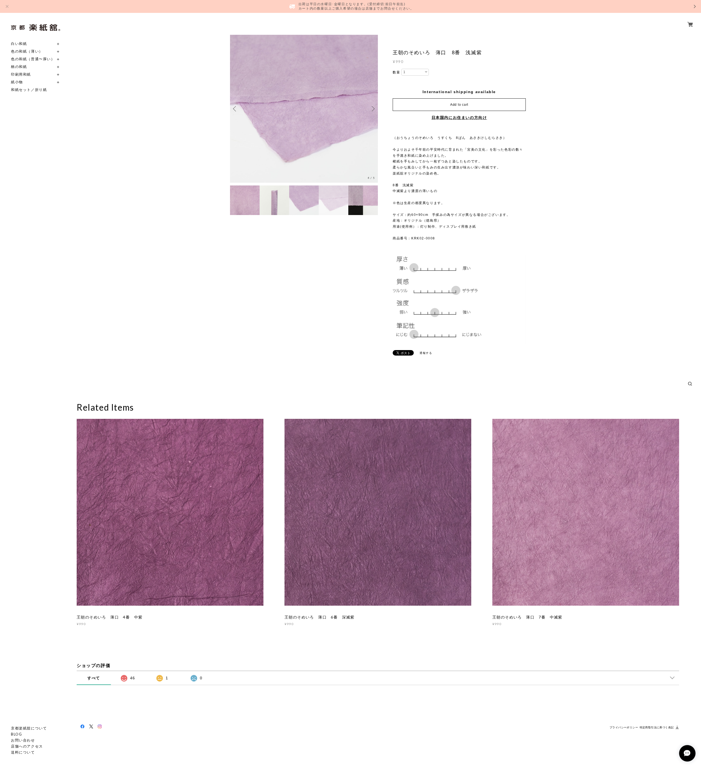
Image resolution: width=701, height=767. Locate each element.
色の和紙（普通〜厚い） (33, 59)
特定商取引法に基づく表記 (657, 727)
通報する (426, 352)
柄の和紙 (19, 66)
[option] (304, 109)
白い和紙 (19, 43)
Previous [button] (235, 108)
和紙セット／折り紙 (29, 89)
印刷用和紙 (21, 74)
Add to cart (459, 105)
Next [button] (372, 108)
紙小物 (17, 82)
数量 (396, 72)
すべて (93, 678)
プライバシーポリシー (624, 727)
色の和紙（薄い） (27, 51)
